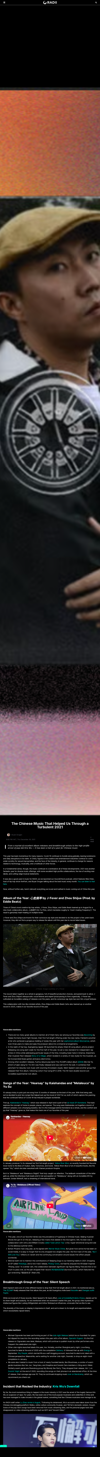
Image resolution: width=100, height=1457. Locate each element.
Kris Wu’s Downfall (66, 1386)
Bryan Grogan (17, 835)
